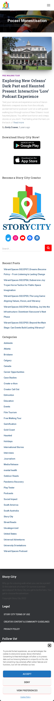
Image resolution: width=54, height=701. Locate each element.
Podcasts (8, 493)
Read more (19, 122)
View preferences (27, 690)
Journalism (9, 459)
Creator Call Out (11, 389)
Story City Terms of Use (17, 614)
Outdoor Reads (11, 476)
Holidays (8, 441)
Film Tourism (10, 412)
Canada (7, 366)
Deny (27, 682)
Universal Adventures (14, 539)
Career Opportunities (14, 372)
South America (11, 505)
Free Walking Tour (11, 76)
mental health (10, 470)
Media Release (11, 464)
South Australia (11, 511)
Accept (27, 674)
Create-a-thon (11, 383)
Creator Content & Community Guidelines (27, 622)
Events (7, 406)
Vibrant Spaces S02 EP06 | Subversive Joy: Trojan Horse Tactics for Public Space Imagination (24, 285)
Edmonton (9, 395)
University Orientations (15, 545)
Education (9, 401)
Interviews (9, 453)
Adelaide (8, 343)
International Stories (14, 447)
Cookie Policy (25, 697)
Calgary (7, 360)
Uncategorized (11, 528)
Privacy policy (12, 629)
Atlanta (7, 349)
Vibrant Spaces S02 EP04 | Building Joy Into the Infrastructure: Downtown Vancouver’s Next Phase (27, 312)
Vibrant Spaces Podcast (15, 551)
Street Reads (10, 522)
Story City (8, 516)
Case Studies (10, 377)
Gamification (10, 424)
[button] (49, 645)
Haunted (8, 435)
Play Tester (9, 487)
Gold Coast (9, 430)
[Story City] (7, 5)
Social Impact (10, 499)
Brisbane (8, 354)
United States (10, 534)
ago (24, 127)
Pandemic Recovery (14, 482)
